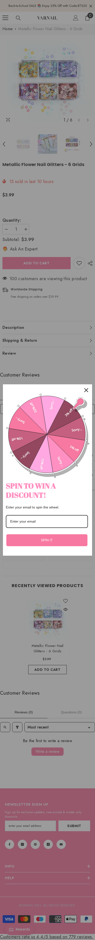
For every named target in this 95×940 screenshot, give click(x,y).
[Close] (86, 390)
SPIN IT (47, 540)
